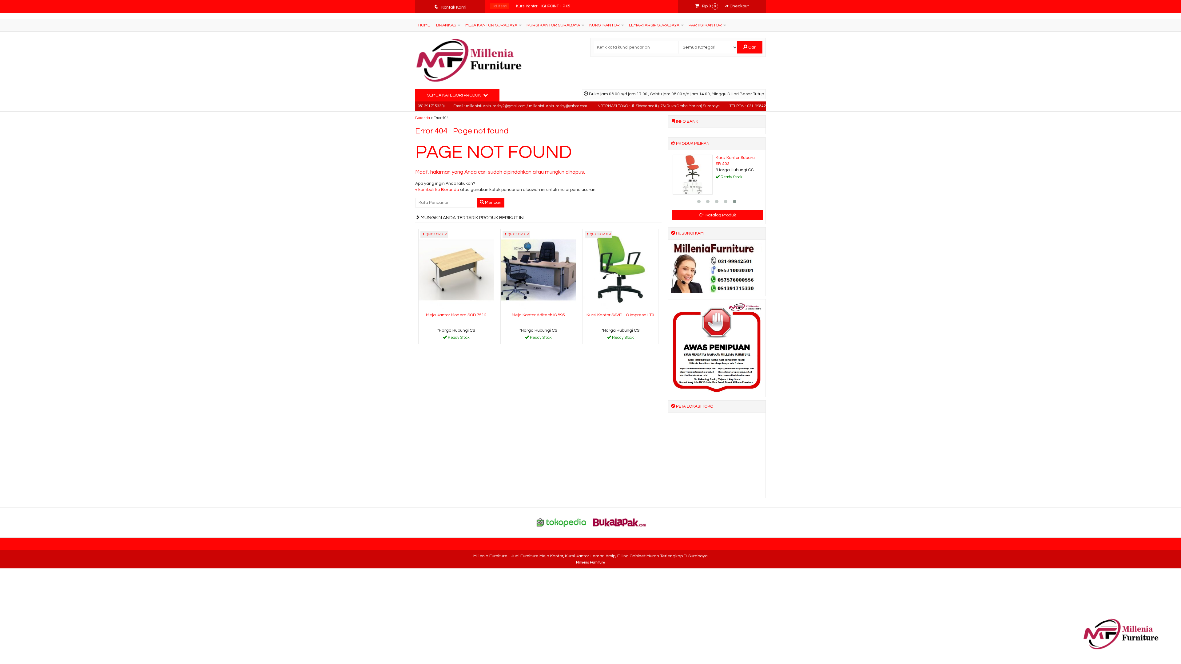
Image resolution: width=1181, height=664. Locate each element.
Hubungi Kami (458, 339)
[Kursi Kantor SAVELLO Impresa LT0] (620, 270)
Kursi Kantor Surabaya (553, 25)
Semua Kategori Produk (454, 95)
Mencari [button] (492, 202)
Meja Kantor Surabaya (491, 25)
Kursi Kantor (604, 25)
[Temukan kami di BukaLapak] (619, 522)
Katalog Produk (720, 215)
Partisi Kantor (705, 25)
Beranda (422, 118)
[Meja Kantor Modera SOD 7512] (456, 270)
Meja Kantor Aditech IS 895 (538, 315)
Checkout (739, 6)
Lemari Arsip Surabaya (654, 25)
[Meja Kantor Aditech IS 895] (538, 270)
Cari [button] (752, 47)
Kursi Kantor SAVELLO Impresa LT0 (620, 315)
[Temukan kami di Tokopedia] (561, 522)
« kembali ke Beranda (437, 190)
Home (424, 25)
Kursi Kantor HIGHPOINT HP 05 (543, 6)
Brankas (446, 25)
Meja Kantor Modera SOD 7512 (456, 315)
